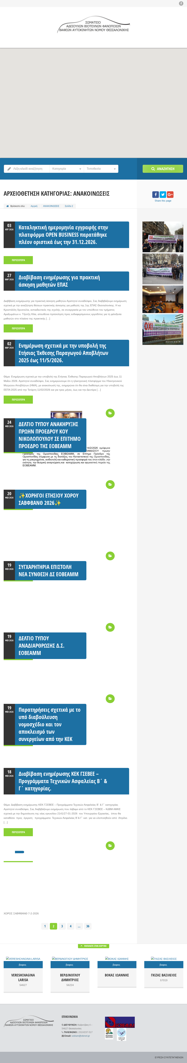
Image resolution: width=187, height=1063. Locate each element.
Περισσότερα (18, 260)
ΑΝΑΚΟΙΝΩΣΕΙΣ (51, 206)
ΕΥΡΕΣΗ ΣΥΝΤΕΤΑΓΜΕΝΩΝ (169, 1057)
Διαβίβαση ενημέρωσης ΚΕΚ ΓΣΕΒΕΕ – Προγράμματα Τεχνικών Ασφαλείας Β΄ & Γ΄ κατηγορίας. (63, 781)
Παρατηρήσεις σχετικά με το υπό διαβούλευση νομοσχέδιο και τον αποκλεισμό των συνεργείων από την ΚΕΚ (50, 724)
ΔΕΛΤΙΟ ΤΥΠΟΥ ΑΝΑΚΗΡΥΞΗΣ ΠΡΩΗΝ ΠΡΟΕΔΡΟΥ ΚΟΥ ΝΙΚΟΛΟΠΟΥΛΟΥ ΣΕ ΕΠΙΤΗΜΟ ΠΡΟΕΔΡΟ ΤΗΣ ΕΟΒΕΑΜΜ (50, 435)
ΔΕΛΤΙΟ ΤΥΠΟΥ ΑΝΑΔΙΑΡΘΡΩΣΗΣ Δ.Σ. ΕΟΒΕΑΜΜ (41, 645)
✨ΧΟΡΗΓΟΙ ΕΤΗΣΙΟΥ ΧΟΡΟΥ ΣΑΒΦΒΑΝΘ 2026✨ (49, 499)
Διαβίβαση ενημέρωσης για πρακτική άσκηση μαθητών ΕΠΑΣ (59, 280)
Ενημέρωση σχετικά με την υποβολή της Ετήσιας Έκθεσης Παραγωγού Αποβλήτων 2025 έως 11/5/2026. (63, 353)
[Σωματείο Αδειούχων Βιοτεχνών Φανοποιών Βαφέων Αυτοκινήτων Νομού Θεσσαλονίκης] (93, 24)
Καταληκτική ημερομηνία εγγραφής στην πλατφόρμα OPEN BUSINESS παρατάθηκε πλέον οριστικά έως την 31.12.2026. (63, 235)
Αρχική (34, 206)
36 (87, 926)
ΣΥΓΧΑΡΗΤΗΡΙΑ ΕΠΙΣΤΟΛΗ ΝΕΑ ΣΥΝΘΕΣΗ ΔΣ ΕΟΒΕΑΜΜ (49, 570)
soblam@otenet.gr (81, 1036)
